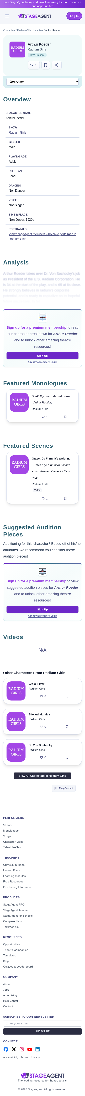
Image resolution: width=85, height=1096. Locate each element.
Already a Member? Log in (42, 362)
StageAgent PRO (14, 904)
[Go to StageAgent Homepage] (42, 1075)
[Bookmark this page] (45, 65)
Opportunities (11, 944)
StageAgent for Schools (18, 915)
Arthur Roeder (42, 402)
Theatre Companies (15, 949)
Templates (9, 955)
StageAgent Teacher (16, 910)
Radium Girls (37, 49)
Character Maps (13, 841)
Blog (6, 961)
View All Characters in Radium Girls (42, 775)
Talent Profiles (12, 847)
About (6, 984)
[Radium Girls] (17, 49)
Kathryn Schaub (60, 464)
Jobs (6, 989)
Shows (7, 825)
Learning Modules (14, 875)
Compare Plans (13, 921)
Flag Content (66, 788)
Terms (24, 1057)
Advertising (10, 995)
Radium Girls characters (30, 30)
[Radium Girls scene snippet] (19, 477)
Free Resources (13, 881)
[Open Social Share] (57, 65)
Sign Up (42, 355)
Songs (7, 836)
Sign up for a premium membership (36, 327)
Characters (9, 30)
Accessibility (10, 1057)
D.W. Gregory (37, 55)
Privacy (35, 1057)
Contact (8, 1006)
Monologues (11, 830)
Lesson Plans (11, 870)
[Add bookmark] (65, 417)
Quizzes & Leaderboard (18, 966)
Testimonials (11, 926)
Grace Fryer (41, 464)
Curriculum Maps (14, 864)
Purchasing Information (17, 887)
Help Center (10, 1000)
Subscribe (42, 1031)
